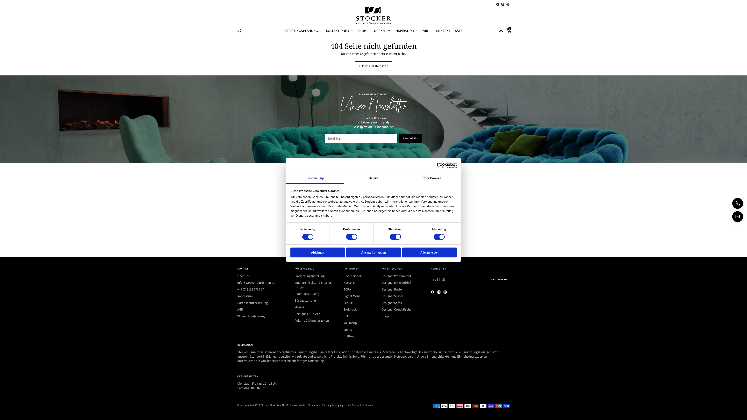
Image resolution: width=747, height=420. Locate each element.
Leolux (348, 303)
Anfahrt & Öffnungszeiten (312, 320)
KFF (346, 316)
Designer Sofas (392, 303)
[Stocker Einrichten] (373, 15)
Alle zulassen (429, 252)
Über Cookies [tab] (432, 178)
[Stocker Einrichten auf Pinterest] (508, 4)
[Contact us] (737, 216)
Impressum (245, 296)
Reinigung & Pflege (307, 314)
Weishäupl (351, 323)
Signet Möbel (352, 296)
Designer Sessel (392, 296)
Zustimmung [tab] (315, 178)
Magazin (300, 307)
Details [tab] (373, 178)
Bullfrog (349, 336)
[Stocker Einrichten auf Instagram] (503, 4)
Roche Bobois (353, 276)
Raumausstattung (307, 293)
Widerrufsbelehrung (251, 316)
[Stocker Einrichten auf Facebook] (498, 4)
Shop (385, 316)
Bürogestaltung (305, 300)
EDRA (347, 289)
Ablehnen (317, 252)
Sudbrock (350, 309)
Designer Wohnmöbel (396, 276)
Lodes (348, 329)
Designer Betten (392, 289)
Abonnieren (499, 279)
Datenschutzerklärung (252, 303)
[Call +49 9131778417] (737, 203)
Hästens (349, 282)
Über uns (243, 276)
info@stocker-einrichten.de (256, 282)
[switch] (351, 237)
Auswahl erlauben (373, 252)
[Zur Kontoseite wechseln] (499, 30)
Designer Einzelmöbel (396, 282)
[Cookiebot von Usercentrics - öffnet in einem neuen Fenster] (440, 165)
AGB (240, 309)
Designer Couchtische (396, 309)
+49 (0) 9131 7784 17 (250, 289)
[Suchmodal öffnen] (239, 30)
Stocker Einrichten (271, 405)
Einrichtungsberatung (309, 276)
